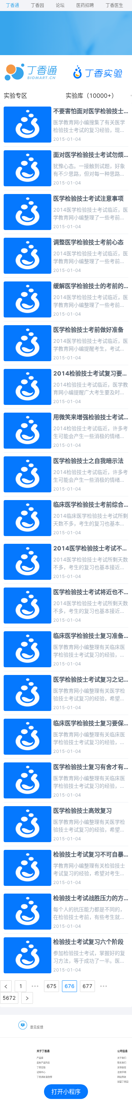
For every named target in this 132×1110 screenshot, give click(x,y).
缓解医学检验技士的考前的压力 (88, 286)
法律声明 (121, 1072)
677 (87, 986)
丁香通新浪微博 (44, 1076)
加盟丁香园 (122, 1081)
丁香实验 (41, 1067)
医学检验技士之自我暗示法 (88, 460)
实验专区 (15, 95)
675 (51, 986)
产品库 (40, 1057)
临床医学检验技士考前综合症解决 (88, 505)
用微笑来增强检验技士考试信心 (88, 417)
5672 (9, 998)
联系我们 (121, 1062)
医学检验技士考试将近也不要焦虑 (88, 592)
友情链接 (121, 1067)
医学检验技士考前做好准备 (88, 329)
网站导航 (121, 1076)
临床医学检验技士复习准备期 (88, 636)
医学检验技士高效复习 (82, 810)
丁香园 (37, 5)
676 (69, 986)
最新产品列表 (43, 1062)
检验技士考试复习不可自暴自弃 (88, 855)
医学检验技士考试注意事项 (88, 198)
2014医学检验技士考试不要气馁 (90, 549)
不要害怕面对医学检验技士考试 (88, 111)
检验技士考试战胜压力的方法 (88, 898)
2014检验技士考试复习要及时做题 (90, 374)
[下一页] (27, 998)
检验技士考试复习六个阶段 (88, 941)
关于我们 (121, 1057)
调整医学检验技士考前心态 (88, 242)
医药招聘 (85, 5)
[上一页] (6, 986)
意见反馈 (36, 1027)
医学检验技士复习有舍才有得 (88, 767)
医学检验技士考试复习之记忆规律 (88, 680)
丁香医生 (114, 5)
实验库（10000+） (91, 95)
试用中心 (41, 1072)
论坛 (60, 5)
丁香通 (12, 5)
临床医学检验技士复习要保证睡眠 (88, 723)
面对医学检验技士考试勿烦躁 (88, 155)
